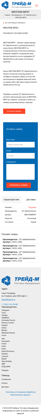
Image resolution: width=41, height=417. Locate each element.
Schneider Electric (8, 320)
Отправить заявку (18, 185)
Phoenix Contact (8, 323)
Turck (4, 313)
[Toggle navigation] (36, 6)
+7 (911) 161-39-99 (10, 304)
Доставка (5, 387)
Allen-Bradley (7, 361)
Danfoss (5, 354)
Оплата (4, 383)
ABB (3, 364)
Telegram (5, 370)
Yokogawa (5, 310)
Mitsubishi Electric (8, 333)
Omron (4, 328)
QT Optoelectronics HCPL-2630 (19, 240)
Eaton (4, 349)
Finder (4, 344)
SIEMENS (5, 318)
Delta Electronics (8, 351)
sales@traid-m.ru (8, 300)
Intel (3, 339)
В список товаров (14, 111)
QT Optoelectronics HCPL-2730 (19, 253)
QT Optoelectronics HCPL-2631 (19, 247)
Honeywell (6, 341)
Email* (8, 151)
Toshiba (4, 315)
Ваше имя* (10, 140)
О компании (6, 379)
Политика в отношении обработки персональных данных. (20, 393)
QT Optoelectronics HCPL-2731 (19, 259)
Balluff (4, 359)
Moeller (4, 330)
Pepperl (4, 325)
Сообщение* (11, 162)
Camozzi (5, 356)
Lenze (4, 335)
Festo (4, 346)
